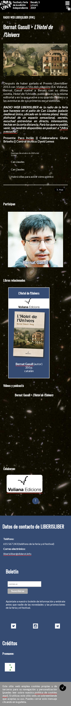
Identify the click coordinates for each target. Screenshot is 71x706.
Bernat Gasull (35, 262)
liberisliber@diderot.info (17, 553)
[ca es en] (67, 8)
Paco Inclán (26, 138)
